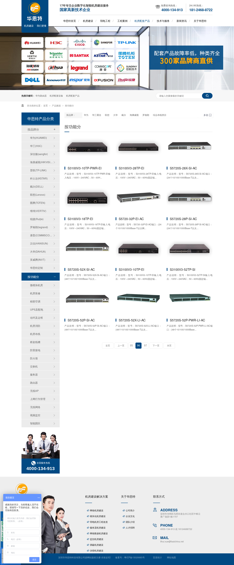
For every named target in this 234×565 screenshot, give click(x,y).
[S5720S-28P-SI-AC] (190, 200)
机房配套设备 (56, 95)
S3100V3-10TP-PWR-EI (85, 168)
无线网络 (35, 407)
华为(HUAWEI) (38, 138)
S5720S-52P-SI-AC (81, 320)
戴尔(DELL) (36, 186)
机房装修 (35, 293)
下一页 (156, 345)
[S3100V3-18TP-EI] (87, 200)
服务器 (34, 374)
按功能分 (69, 105)
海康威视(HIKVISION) (41, 162)
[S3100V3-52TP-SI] (190, 251)
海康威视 (134, 115)
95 (131, 345)
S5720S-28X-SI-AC (183, 168)
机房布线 (35, 334)
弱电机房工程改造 (99, 521)
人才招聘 (130, 527)
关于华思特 (200, 21)
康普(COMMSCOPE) (41, 235)
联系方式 (159, 496)
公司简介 (130, 510)
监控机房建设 (96, 539)
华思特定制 (36, 268)
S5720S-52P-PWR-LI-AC (187, 320)
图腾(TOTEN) (37, 203)
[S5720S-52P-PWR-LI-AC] (190, 302)
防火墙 (34, 358)
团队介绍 (130, 521)
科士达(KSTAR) (39, 178)
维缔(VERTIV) (38, 211)
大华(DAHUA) (38, 251)
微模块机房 (36, 285)
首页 (45, 105)
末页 (169, 345)
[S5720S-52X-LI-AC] (138, 302)
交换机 (34, 366)
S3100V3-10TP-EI (131, 269)
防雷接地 (35, 350)
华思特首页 (69, 21)
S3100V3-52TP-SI (182, 269)
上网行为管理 (37, 399)
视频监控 (35, 415)
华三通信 (96, 115)
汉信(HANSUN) (39, 243)
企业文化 (130, 516)
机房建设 (88, 21)
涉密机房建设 (96, 550)
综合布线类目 (159, 115)
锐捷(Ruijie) (36, 219)
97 (145, 345)
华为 (86, 115)
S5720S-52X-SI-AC (81, 269)
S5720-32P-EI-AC (131, 218)
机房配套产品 (142, 21)
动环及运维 (36, 317)
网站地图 (171, 557)
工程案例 (122, 21)
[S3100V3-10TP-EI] (138, 251)
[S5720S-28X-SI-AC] (190, 150)
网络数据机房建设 (99, 533)
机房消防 (35, 326)
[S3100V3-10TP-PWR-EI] (87, 150)
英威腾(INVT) (37, 259)
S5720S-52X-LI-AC (132, 320)
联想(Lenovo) (37, 194)
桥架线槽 (35, 342)
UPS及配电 (36, 309)
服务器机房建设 (98, 527)
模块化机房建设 (98, 516)
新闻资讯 (182, 21)
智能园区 (35, 423)
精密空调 (35, 301)
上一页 (121, 345)
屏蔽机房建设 (96, 544)
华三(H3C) (36, 146)
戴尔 (123, 115)
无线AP (34, 391)
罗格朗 (145, 115)
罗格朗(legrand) (39, 227)
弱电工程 (105, 21)
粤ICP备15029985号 (134, 557)
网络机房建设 (96, 510)
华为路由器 (41, 95)
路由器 (34, 382)
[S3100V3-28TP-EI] (138, 150)
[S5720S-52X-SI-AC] (87, 251)
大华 (115, 115)
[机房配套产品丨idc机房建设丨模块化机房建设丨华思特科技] (34, 31)
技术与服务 (163, 21)
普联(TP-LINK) (38, 170)
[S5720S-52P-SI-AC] (87, 302)
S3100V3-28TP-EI (131, 168)
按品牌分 (33, 129)
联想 (107, 115)
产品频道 (56, 105)
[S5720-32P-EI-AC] (138, 200)
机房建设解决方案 (96, 496)
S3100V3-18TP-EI (80, 218)
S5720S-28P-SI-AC (183, 218)
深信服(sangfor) (39, 154)
